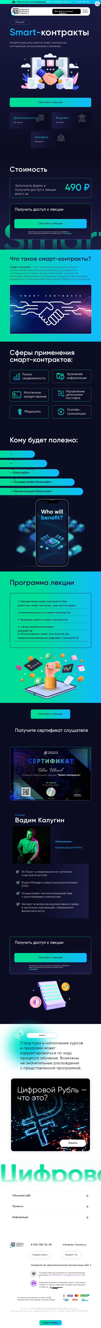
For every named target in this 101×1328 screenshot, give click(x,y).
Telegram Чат (71, 1255)
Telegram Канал (39, 1255)
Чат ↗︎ (49, 2)
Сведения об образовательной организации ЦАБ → (61, 1265)
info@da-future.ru (63, 2)
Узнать (73, 1143)
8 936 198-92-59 (41, 1245)
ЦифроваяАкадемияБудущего (24, 11)
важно (42, 1035)
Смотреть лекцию (50, 102)
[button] (85, 11)
